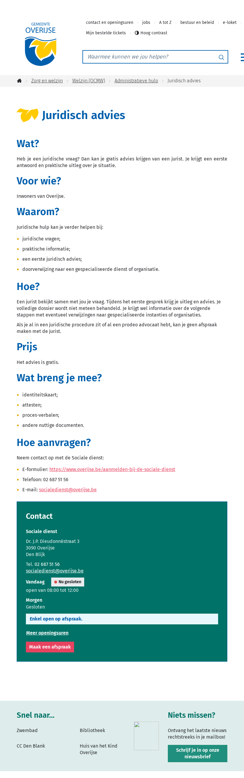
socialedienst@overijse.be (68, 490)
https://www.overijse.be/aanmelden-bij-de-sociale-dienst (112, 469)
